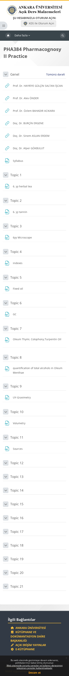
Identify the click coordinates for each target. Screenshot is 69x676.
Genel (14, 74)
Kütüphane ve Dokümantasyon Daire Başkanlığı (27, 636)
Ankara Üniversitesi (30, 628)
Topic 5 (16, 277)
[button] (5, 74)
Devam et (35, 672)
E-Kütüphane (24, 649)
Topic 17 (16, 531)
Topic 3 (16, 226)
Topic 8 (16, 357)
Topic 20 (16, 572)
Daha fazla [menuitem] (21, 35)
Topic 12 (16, 463)
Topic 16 (16, 518)
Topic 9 (16, 386)
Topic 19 (16, 559)
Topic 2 (16, 200)
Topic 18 (16, 545)
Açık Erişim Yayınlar (30, 645)
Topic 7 (16, 328)
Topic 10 (16, 412)
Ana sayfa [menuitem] (8, 35)
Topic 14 (16, 490)
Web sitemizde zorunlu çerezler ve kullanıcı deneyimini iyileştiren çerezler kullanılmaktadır (35, 667)
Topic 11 (16, 437)
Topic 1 (16, 175)
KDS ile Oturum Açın (41, 23)
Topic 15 (16, 504)
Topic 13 (16, 476)
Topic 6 (16, 303)
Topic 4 (16, 251)
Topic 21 (16, 586)
